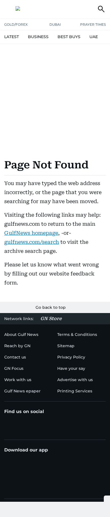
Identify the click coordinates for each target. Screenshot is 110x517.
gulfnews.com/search (31, 242)
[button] (8, 9)
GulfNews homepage (31, 233)
